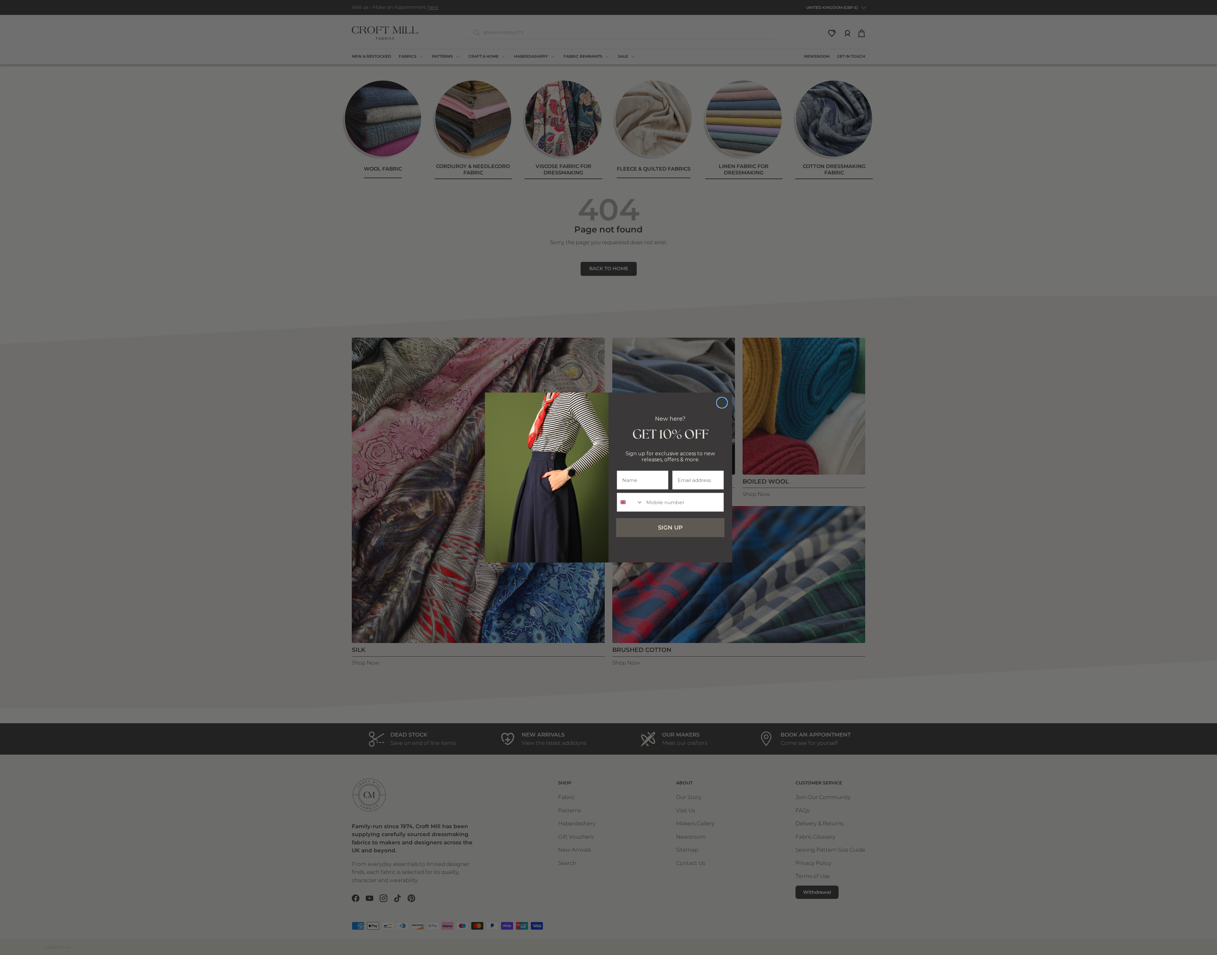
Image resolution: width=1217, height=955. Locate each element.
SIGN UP (670, 527)
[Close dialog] (722, 403)
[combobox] (630, 502)
